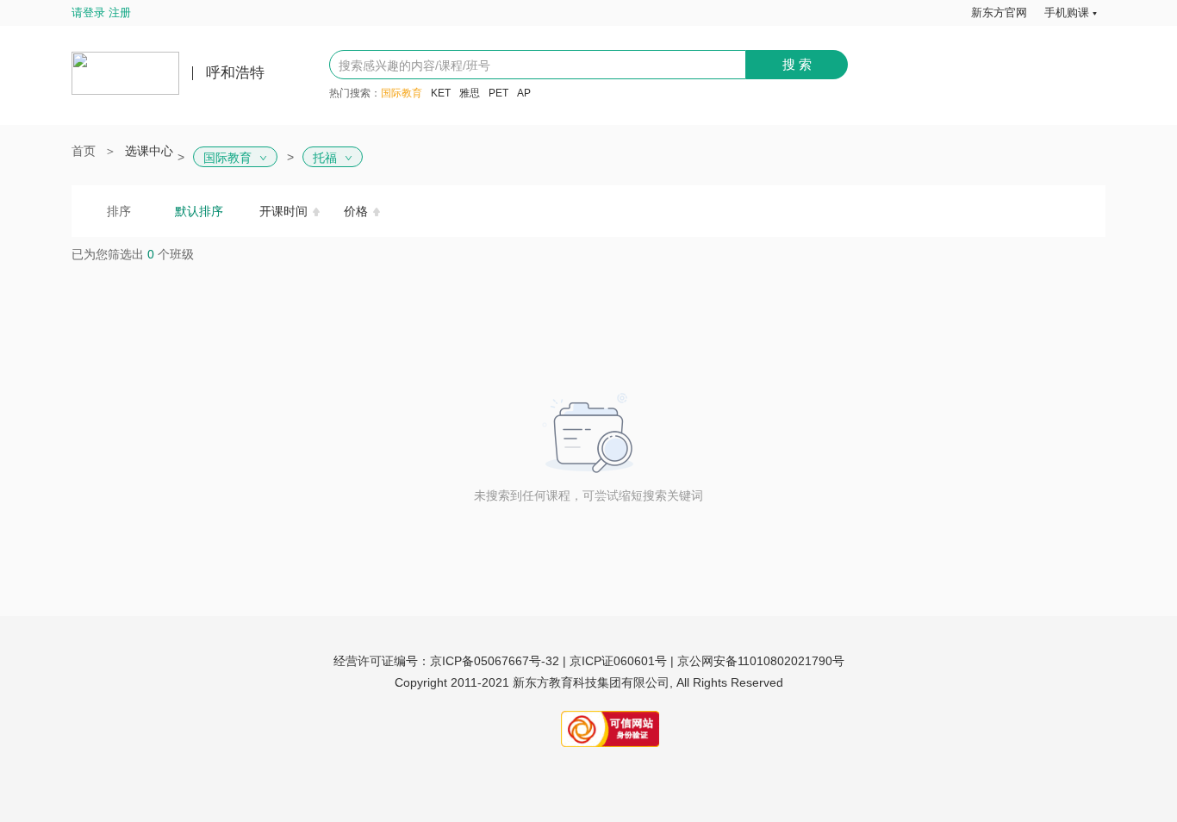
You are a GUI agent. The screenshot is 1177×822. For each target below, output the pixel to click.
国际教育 (401, 93)
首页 (84, 151)
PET (498, 93)
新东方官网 (999, 12)
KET (441, 93)
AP (524, 93)
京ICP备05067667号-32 (494, 661)
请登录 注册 (101, 12)
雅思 (469, 93)
